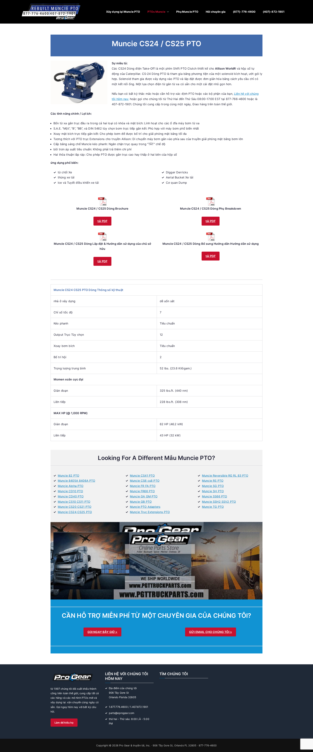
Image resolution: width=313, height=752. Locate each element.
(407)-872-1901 (273, 11)
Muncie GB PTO (141, 501)
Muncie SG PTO (213, 486)
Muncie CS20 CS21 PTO (74, 507)
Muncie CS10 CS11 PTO (74, 501)
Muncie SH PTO (213, 491)
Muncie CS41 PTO (142, 475)
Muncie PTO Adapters (145, 507)
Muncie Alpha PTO (71, 486)
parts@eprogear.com (121, 712)
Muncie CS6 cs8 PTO (144, 480)
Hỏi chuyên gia (216, 11)
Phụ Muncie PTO (187, 11)
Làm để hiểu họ (64, 722)
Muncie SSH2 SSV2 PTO (219, 501)
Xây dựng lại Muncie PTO (123, 11)
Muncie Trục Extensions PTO (150, 512)
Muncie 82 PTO (68, 475)
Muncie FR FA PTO (143, 486)
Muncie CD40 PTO (71, 496)
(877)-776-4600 (244, 11)
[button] (167, 11)
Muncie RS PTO (212, 480)
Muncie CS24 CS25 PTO (75, 512)
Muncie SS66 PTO (214, 496)
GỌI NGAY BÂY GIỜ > (102, 632)
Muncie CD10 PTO (70, 491)
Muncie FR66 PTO (142, 491)
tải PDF (102, 221)
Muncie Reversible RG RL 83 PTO (225, 475)
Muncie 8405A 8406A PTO (76, 480)
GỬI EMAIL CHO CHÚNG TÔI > (210, 632)
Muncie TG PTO (213, 507)
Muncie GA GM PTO (144, 496)
